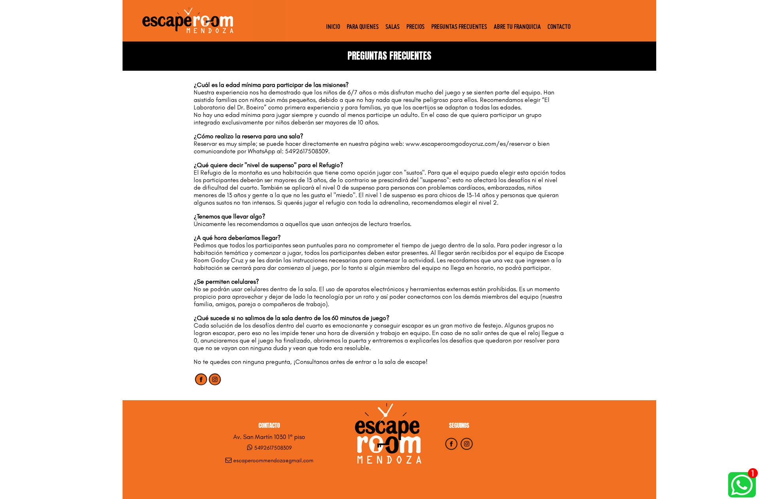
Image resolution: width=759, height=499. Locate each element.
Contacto (559, 27)
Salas (392, 27)
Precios (415, 27)
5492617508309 (273, 447)
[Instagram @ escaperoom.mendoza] (467, 449)
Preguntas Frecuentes (459, 27)
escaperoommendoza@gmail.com (273, 460)
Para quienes (363, 27)
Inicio (333, 27)
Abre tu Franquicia (517, 27)
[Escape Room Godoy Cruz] (204, 39)
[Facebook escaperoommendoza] (451, 449)
